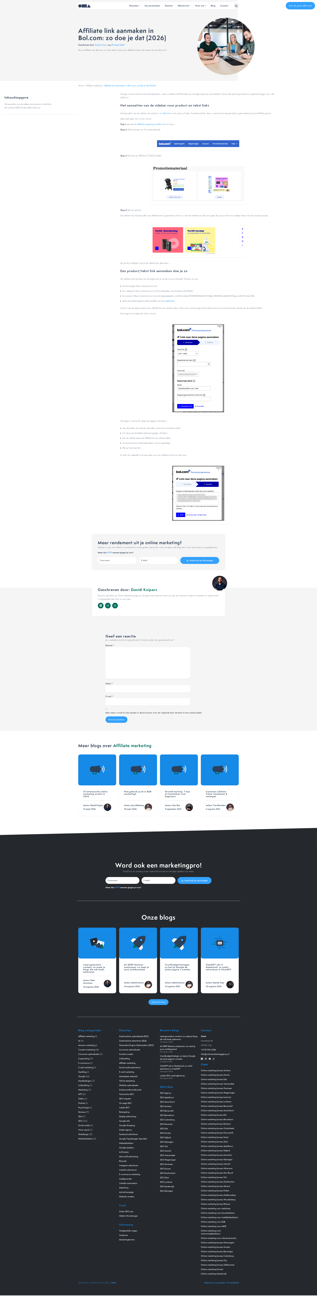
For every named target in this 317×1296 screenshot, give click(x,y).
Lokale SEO (124, 1107)
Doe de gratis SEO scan (300, 5)
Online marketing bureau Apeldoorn (217, 1146)
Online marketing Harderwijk (213, 1273)
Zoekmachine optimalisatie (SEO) (133, 1036)
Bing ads (123, 1161)
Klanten (169, 5)
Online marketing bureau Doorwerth (217, 1132)
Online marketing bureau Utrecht (215, 1164)
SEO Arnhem (166, 1106)
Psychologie (83, 1107)
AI (79, 1040)
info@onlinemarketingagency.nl (215, 1054)
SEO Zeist (164, 1177)
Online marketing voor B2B (213, 1221)
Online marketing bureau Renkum (216, 1123)
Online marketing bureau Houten (215, 1247)
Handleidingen (84, 1080)
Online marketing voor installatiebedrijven (219, 1217)
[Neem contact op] (115, 605)
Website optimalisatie (128, 1085)
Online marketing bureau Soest (214, 1137)
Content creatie (126, 1054)
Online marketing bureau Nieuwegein (217, 1242)
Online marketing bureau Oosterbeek (217, 1128)
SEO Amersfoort (167, 1101)
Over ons (199, 5)
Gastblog (82, 1072)
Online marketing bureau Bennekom (217, 1119)
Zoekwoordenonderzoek (130, 1089)
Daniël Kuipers (101, 45)
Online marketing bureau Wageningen (218, 1092)
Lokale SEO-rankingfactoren (172, 1075)
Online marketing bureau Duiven (215, 1075)
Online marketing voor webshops (215, 1208)
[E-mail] (108, 605)
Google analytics (126, 1147)
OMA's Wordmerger (128, 1216)
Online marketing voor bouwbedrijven (218, 1213)
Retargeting (124, 1112)
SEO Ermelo (165, 1133)
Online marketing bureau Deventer (216, 1155)
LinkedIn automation (128, 1183)
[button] (236, 5)
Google (81, 1076)
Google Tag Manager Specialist (133, 1138)
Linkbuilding (83, 1085)
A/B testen (124, 1152)
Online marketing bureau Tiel (214, 1177)
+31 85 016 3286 (208, 1049)
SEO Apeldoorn (167, 1097)
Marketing (82, 1089)
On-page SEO (125, 1103)
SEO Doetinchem (167, 1173)
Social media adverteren (130, 1067)
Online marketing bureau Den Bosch (217, 1172)
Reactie (110, 645)
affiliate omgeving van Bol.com (151, 124)
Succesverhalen (152, 5)
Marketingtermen (127, 1239)
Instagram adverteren (128, 1165)
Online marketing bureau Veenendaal (217, 1083)
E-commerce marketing (129, 1174)
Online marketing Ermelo (212, 1269)
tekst (164, 113)
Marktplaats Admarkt (128, 1076)
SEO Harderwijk (167, 1186)
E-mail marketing (85, 1067)
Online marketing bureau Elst (214, 1115)
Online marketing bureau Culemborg (217, 1256)
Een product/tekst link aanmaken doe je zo (22, 107)
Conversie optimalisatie (88, 1054)
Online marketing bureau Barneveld (216, 1106)
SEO (80, 1121)
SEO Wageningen (168, 1159)
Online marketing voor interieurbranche (218, 1238)
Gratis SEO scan (126, 1211)
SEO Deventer (166, 1124)
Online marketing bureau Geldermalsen (218, 1195)
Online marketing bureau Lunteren (216, 1101)
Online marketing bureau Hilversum (217, 1168)
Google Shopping (127, 1125)
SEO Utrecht (165, 1150)
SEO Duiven (165, 1168)
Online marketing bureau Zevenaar (216, 1088)
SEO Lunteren (166, 1182)
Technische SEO (126, 1094)
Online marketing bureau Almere (215, 1186)
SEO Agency (165, 1093)
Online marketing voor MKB (213, 1226)
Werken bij (183, 5)
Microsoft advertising (128, 1156)
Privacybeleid (233, 1282)
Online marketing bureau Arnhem (216, 1070)
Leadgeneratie (125, 1178)
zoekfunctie (169, 301)
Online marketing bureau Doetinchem (218, 1181)
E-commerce (84, 1063)
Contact (224, 5)
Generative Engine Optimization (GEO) (136, 1045)
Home (81, 85)
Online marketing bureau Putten (215, 1190)
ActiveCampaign (126, 1192)
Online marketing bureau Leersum (216, 1097)
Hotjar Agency (125, 1129)
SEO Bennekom (167, 1115)
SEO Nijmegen (166, 1142)
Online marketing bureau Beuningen (217, 1251)
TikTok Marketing (127, 1080)
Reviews (82, 1112)
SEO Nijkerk (165, 1137)
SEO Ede (164, 1128)
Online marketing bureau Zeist (214, 1141)
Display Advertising (127, 1116)
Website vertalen (126, 1196)
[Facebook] (210, 1058)
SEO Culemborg (167, 1119)
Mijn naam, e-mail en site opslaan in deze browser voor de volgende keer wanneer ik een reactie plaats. (154, 712)
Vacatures (123, 1235)
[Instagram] (206, 1058)
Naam (109, 683)
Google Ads (124, 1121)
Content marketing (86, 1049)
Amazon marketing (86, 1045)
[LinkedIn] (101, 605)
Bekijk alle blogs (159, 1002)
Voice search (84, 1129)
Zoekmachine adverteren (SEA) (132, 1040)
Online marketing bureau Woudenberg (218, 1199)
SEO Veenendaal (167, 1155)
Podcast (81, 1103)
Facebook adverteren (128, 1134)
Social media (84, 1125)
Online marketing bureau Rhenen (215, 1204)
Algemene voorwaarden (215, 1282)
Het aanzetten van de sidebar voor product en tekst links (27, 104)
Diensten (133, 5)
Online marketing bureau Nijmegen (216, 1159)
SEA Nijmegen (166, 1191)
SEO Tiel (164, 1146)
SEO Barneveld (166, 1110)
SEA (80, 1116)
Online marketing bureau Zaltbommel (217, 1264)
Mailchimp (124, 1187)
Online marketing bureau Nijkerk (215, 1150)
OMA (80, 1098)
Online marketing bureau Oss (214, 1260)
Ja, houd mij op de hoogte (200, 560)
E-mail (109, 696)
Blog (213, 5)
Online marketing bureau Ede (214, 1079)
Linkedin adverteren (128, 1170)
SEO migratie (125, 1098)
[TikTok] (214, 1058)
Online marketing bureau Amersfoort (217, 1110)
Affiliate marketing (94, 85)
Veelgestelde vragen (128, 1230)
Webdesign (83, 1134)
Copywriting (83, 1058)
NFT (80, 1094)
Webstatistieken (85, 1138)
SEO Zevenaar (166, 1164)
